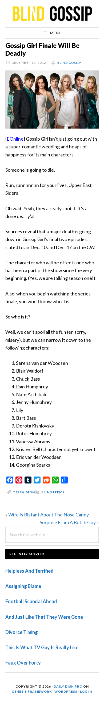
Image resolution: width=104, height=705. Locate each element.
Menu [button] (56, 33)
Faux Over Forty (23, 663)
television (24, 492)
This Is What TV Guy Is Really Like (41, 647)
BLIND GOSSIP (52, 13)
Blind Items (53, 492)
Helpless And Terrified (29, 571)
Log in (86, 691)
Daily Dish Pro (68, 686)
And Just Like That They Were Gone (44, 617)
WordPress (65, 691)
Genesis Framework (32, 691)
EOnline (15, 139)
